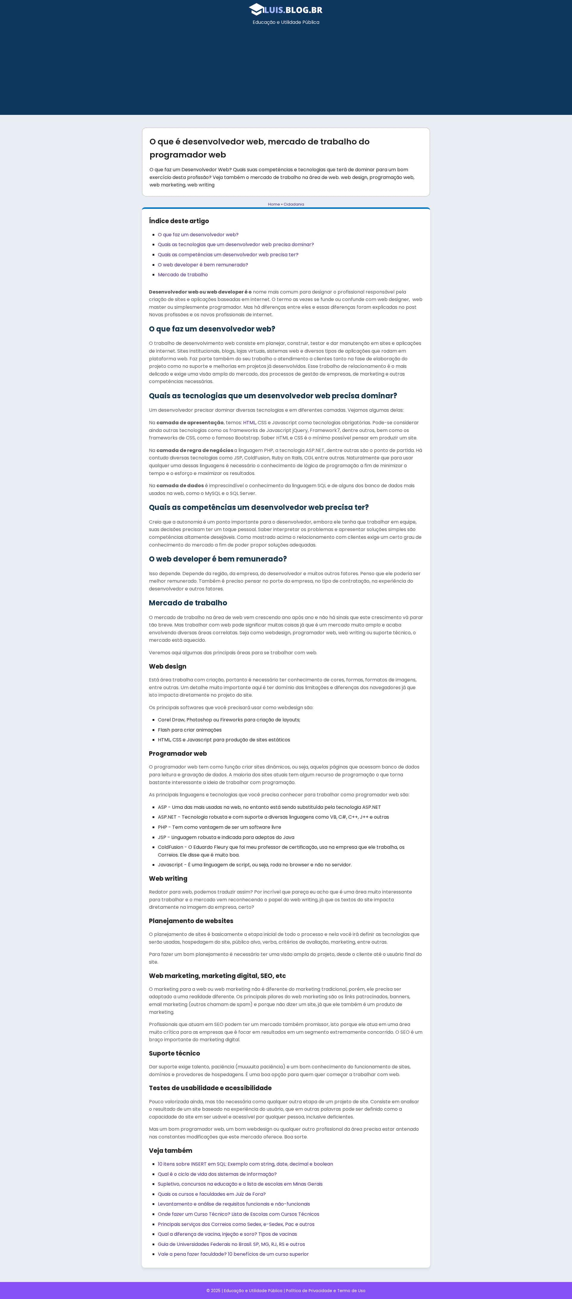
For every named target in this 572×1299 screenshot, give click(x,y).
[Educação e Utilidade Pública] (286, 14)
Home (274, 204)
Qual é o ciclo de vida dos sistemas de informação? (217, 1174)
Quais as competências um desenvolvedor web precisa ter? (228, 254)
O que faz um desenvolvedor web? (198, 234)
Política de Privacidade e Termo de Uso (326, 1291)
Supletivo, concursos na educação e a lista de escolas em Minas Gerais (240, 1184)
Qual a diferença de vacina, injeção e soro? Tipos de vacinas (227, 1234)
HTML (249, 422)
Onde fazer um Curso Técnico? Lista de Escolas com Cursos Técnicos (238, 1214)
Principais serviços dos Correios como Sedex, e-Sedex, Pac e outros (236, 1224)
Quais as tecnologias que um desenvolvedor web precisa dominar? (236, 244)
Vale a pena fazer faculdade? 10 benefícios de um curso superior (233, 1254)
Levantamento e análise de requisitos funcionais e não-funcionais (234, 1204)
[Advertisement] (286, 73)
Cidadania (294, 204)
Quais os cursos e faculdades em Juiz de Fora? (212, 1194)
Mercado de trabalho (183, 274)
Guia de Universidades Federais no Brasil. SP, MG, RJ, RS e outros (231, 1244)
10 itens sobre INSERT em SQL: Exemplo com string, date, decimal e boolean (245, 1164)
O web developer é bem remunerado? (203, 264)
